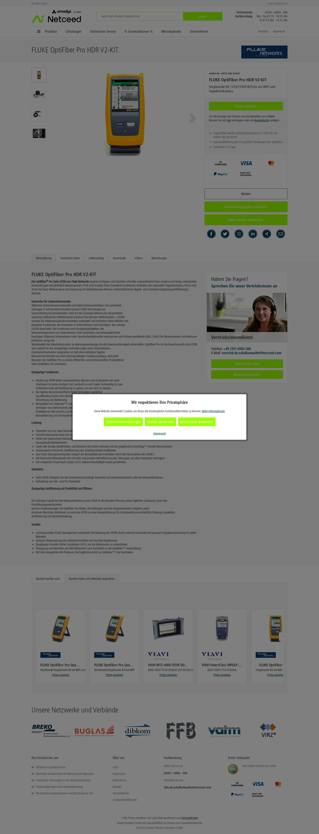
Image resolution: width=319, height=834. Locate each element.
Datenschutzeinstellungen (123, 422)
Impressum (159, 433)
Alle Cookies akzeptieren (196, 422)
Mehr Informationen (213, 411)
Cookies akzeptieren (160, 422)
